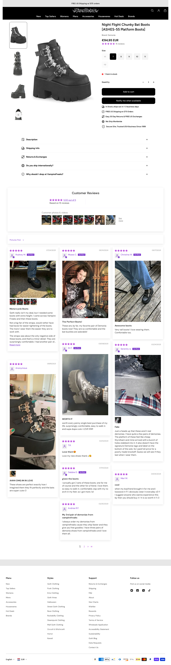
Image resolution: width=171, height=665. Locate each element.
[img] (16, 250)
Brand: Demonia (108, 35)
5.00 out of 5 (69, 200)
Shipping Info (32, 148)
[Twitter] (143, 590)
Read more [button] (15, 344)
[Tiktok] (149, 590)
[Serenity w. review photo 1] (138, 385)
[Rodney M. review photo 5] (33, 302)
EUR (22, 659)
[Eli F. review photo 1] (85, 384)
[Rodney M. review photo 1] (33, 279)
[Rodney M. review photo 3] (20, 302)
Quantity (106, 82)
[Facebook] (138, 590)
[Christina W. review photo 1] (138, 291)
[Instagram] (132, 590)
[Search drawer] (152, 10)
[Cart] (165, 10)
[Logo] (85, 10)
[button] (88, 546)
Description (31, 139)
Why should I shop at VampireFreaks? (44, 174)
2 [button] (84, 546)
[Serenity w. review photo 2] (118, 420)
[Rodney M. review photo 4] (27, 302)
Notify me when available (128, 100)
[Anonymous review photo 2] (13, 474)
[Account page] (159, 10)
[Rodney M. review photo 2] (13, 302)
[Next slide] (18, 114)
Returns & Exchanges (36, 157)
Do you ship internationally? (39, 165)
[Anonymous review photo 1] (33, 422)
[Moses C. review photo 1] (85, 289)
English (9, 659)
